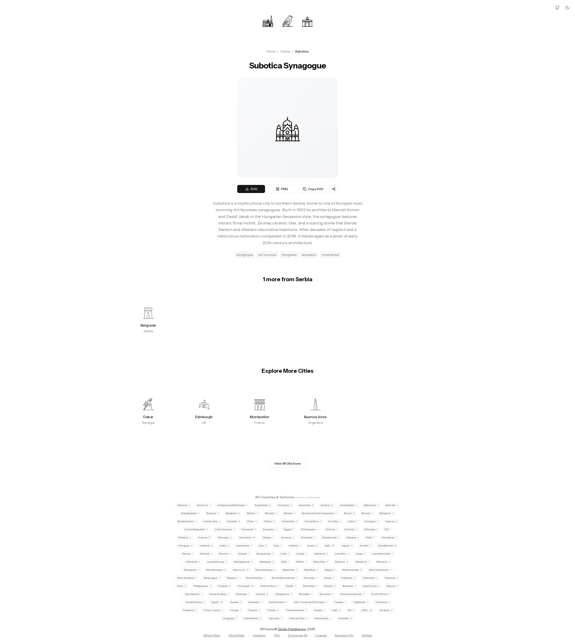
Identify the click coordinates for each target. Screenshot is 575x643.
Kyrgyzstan (265, 553)
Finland (184, 537)
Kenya (187, 553)
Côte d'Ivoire (224, 529)
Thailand (189, 610)
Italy (330, 545)
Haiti (370, 537)
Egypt (289, 529)
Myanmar (290, 569)
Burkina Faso (187, 521)
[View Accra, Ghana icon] (307, 20)
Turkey (273, 610)
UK (351, 610)
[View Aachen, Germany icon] (267, 20)
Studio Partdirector (292, 629)
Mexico (341, 561)
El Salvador (309, 529)
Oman (329, 577)
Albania (183, 505)
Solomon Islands (352, 594)
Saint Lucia (371, 586)
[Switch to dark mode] (567, 8)
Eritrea (331, 529)
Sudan (235, 602)
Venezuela (322, 618)
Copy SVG (315, 189)
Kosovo (225, 553)
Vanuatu (275, 618)
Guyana (352, 537)
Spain (217, 602)
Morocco (240, 569)
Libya (360, 553)
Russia (330, 586)
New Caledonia (380, 569)
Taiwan (340, 602)
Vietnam (345, 618)
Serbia (285, 51)
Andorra (203, 505)
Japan (347, 545)
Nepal (330, 569)
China (269, 521)
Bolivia (289, 513)
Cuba (352, 521)
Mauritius (320, 561)
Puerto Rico (270, 586)
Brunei (367, 513)
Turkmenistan (296, 610)
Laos (285, 553)
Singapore (283, 594)
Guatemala (330, 537)
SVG (254, 189)
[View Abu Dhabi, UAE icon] (287, 20)
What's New (211, 635)
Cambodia (211, 521)
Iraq (277, 545)
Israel (312, 545)
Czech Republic (196, 529)
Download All (297, 635)
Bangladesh (190, 513)
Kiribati (206, 553)
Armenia (285, 505)
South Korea (195, 602)
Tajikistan (360, 602)
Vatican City (298, 618)
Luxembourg (216, 561)
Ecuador (270, 529)
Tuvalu (319, 610)
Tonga (235, 610)
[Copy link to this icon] (334, 189)
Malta (301, 561)
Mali (285, 561)
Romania (310, 586)
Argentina (262, 505)
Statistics (259, 635)
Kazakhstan (387, 545)
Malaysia (267, 561)
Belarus (212, 513)
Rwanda (349, 586)
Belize (252, 513)
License (321, 635)
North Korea (255, 577)
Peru (181, 586)
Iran (263, 545)
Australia (306, 505)
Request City (344, 635)
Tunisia (254, 610)
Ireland (294, 545)
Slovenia (326, 594)
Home (271, 51)
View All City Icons (287, 463)
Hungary (185, 545)
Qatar (291, 586)
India (224, 545)
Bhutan (271, 513)
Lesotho (341, 553)
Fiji (388, 529)
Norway (310, 577)
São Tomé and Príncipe (310, 602)
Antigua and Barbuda (232, 505)
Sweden (255, 602)
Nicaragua (212, 577)
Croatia (334, 521)
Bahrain (392, 505)
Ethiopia (371, 529)
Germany (247, 537)
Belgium (233, 513)
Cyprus (391, 521)
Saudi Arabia (218, 594)
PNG (284, 189)
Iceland (206, 545)
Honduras (389, 537)
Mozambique (265, 569)
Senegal (242, 594)
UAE (336, 610)
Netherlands (352, 569)
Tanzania (382, 602)
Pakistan (348, 577)
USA (367, 610)
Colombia (289, 521)
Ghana (268, 537)
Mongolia (191, 569)
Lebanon (321, 553)
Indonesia (244, 545)
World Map (236, 635)
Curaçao (371, 521)
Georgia (225, 537)
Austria (327, 505)
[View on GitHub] (557, 8)
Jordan (365, 545)
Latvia (301, 553)
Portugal (246, 586)
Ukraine (386, 610)
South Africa (380, 594)
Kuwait (243, 553)
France (204, 537)
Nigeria (233, 577)
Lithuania (193, 561)
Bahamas (371, 505)
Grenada (308, 537)
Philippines (202, 586)
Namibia (311, 569)
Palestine (370, 577)
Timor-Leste (213, 610)
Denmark (248, 529)
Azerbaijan (348, 505)
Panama (391, 577)
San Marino (193, 594)
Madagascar (243, 561)
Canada (233, 521)
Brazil (349, 513)
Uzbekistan (252, 618)
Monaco (383, 561)
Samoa (392, 586)
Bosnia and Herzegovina (319, 513)
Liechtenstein (382, 553)
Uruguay (229, 618)
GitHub (367, 635)
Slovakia (305, 594)
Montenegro (216, 569)
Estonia (351, 529)
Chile (252, 521)
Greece (287, 537)
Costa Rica (313, 521)
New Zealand (187, 577)
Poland (224, 586)
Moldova (362, 561)
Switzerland (278, 602)
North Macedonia (284, 577)
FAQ (277, 635)
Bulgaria (387, 513)
